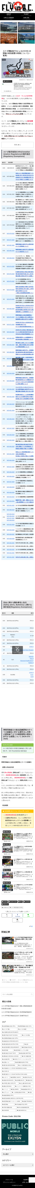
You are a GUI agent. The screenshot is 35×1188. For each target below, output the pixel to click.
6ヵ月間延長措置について (22, 347)
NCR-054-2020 (10, 389)
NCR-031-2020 (10, 505)
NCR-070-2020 (10, 317)
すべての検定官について (22, 251)
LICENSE (27, 901)
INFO (21, 901)
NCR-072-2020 (10, 299)
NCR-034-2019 (10, 501)
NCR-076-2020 (10, 274)
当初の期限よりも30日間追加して (24, 446)
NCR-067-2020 (10, 245)
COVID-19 (5, 907)
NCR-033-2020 (10, 530)
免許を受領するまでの (21, 290)
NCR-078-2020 (10, 233)
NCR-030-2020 (10, 434)
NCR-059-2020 (10, 381)
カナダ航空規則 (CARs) (17, 907)
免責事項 (25, 1179)
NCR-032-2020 (10, 524)
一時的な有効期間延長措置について (25, 293)
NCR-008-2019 (10, 509)
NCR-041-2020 (10, 454)
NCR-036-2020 (10, 476)
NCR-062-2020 (10, 308)
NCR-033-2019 (10, 497)
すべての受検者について (22, 246)
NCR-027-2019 (10, 518)
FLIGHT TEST (13, 901)
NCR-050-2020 (10, 419)
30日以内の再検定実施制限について (25, 334)
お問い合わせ (26, 1182)
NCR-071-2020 (10, 324)
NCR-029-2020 (10, 534)
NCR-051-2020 (10, 410)
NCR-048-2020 (10, 404)
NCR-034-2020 (10, 332)
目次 (15, 144)
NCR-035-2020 (10, 472)
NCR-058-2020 (10, 352)
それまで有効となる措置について (24, 179)
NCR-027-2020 (10, 466)
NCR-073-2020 (10, 289)
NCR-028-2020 (10, 538)
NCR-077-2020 (10, 240)
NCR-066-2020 (10, 250)
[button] (17, 920)
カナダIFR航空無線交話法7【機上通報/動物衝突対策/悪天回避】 (16, 1007)
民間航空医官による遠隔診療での (24, 337)
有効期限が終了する (21, 324)
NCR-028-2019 (10, 520)
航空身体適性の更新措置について (24, 339)
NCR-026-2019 (10, 516)
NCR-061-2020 (10, 338)
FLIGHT (5, 901)
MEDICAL (5, 904)
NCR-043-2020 (10, 373)
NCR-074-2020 (10, 266)
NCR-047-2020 (10, 428)
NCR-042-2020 (10, 440)
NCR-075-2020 (10, 281)
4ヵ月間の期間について (22, 384)
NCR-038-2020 (10, 487)
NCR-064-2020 (10, 344)
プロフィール (9, 1179)
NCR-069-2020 (10, 258)
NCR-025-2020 (10, 543)
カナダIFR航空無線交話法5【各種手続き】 (15, 1015)
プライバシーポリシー (9, 1182)
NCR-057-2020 (10, 358)
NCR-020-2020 (10, 549)
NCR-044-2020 (10, 460)
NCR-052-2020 (10, 396)
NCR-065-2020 (10, 366)
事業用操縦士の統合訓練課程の (24, 315)
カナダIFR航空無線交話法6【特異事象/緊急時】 (16, 1012)
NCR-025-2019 (10, 514)
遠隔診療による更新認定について (24, 311)
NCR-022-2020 (10, 553)
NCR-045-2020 (10, 446)
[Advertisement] (17, 580)
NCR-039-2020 (10, 492)
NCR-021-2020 (10, 557)
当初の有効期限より (21, 454)
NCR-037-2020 (10, 481)
